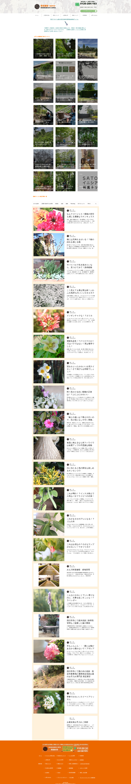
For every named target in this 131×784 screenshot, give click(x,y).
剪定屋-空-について (61, 755)
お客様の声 (47, 759)
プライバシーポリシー (62, 777)
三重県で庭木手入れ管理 (47, 203)
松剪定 (56, 203)
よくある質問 (72, 755)
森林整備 (71, 768)
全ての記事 (36, 203)
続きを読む (80, 203)
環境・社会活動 (83, 772)
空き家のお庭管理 (49, 768)
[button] (95, 203)
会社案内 (47, 772)
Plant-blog (73, 203)
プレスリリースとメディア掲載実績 (87, 777)
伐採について (60, 763)
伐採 (62, 203)
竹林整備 (59, 768)
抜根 (67, 203)
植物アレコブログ (73, 759)
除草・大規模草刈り (73, 763)
